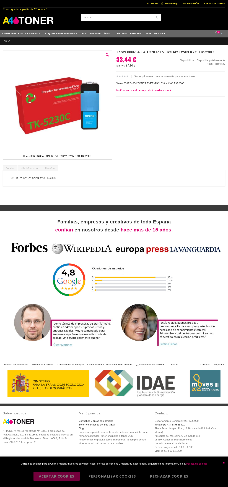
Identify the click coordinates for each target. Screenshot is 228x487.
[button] (107, 57)
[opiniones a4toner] (60, 347)
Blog (81, 428)
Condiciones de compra (70, 364)
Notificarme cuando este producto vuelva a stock (143, 90)
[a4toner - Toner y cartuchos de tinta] (28, 20)
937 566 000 (152, 3)
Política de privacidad (16, 364)
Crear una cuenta (214, 3)
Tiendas (173, 364)
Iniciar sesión (191, 3)
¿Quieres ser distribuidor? (150, 364)
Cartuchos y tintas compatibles (96, 420)
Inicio (6, 41)
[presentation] (10, 167)
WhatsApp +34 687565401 (170, 424)
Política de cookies (196, 463)
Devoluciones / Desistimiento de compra (110, 364)
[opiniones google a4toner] (114, 254)
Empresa (219, 364)
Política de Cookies (42, 364)
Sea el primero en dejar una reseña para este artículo (164, 76)
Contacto (205, 364)
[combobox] (121, 17)
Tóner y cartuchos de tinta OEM (97, 424)
